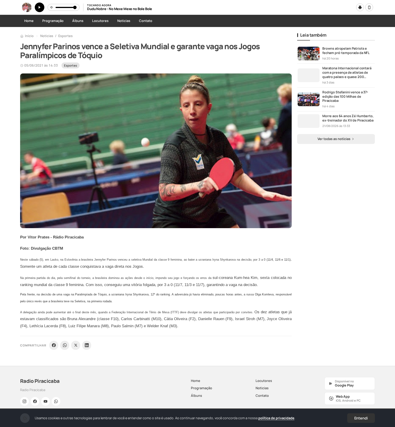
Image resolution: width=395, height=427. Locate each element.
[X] (75, 345)
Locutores (100, 21)
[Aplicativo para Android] (360, 7)
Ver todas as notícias (334, 139)
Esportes (65, 36)
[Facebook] (53, 345)
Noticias (123, 21)
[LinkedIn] (86, 345)
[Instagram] (24, 401)
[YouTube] (45, 401)
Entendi (361, 418)
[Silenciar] (52, 7)
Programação (53, 21)
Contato (145, 21)
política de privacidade (276, 418)
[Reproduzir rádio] (39, 7)
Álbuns (77, 21)
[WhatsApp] (64, 345)
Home (29, 21)
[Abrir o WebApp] (369, 7)
